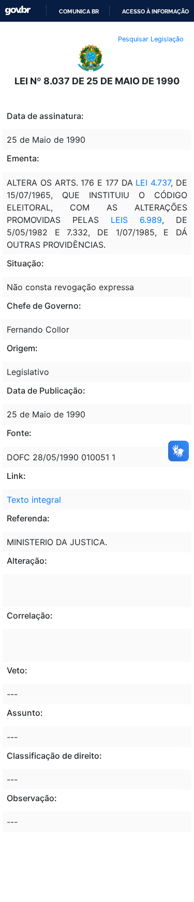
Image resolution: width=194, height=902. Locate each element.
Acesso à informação (155, 11)
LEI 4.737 (152, 182)
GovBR (18, 11)
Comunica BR (79, 11)
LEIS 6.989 (136, 220)
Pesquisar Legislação (151, 39)
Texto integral (34, 499)
